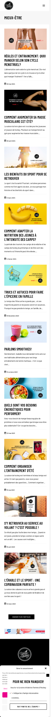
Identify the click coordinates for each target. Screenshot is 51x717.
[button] (47, 675)
